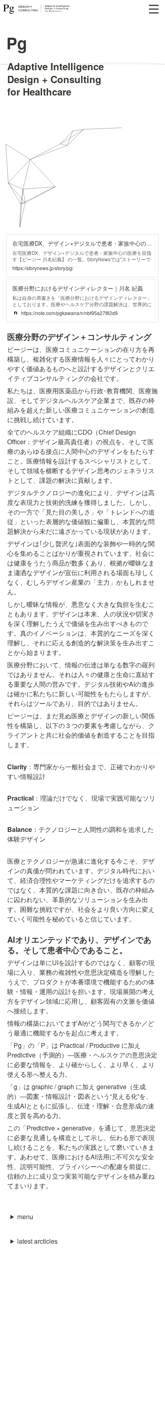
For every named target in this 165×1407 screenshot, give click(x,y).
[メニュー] (154, 9)
